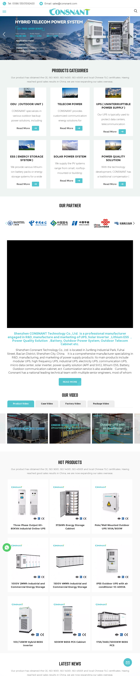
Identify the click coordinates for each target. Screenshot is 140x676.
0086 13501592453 (23, 3)
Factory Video (73, 404)
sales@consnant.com (65, 3)
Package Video (101, 404)
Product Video (21, 404)
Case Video (47, 404)
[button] (67, 52)
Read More (70, 382)
